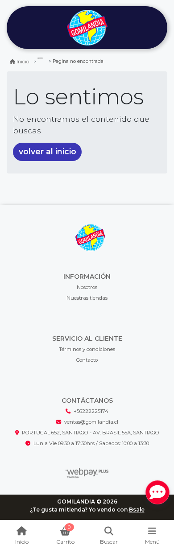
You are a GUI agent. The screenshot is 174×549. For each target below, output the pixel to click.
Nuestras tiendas (87, 298)
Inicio (23, 62)
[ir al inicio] (90, 237)
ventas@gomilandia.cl (91, 422)
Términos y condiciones (87, 349)
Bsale (137, 509)
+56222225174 (91, 411)
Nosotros (87, 287)
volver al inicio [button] (47, 151)
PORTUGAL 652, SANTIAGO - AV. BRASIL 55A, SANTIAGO (90, 432)
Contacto (87, 360)
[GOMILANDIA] (87, 28)
